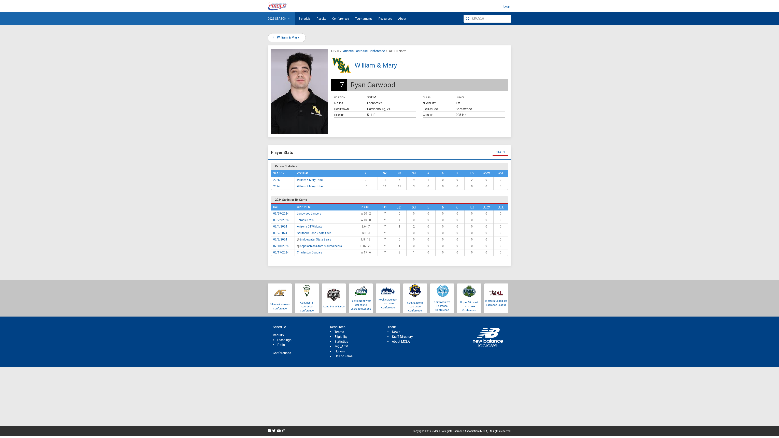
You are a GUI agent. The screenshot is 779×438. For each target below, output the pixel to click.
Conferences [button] (340, 18)
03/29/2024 (281, 213)
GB (399, 173)
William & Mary (287, 37)
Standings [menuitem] (284, 340)
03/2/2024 (280, 233)
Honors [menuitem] (340, 351)
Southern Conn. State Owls (314, 233)
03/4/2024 (280, 226)
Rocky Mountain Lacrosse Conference (388, 303)
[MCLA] (278, 6)
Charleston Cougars (309, 252)
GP (385, 173)
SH (414, 173)
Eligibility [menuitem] (341, 337)
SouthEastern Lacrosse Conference (415, 306)
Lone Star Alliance (333, 306)
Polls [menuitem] (281, 345)
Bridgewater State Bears (315, 239)
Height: (339, 115)
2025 (276, 179)
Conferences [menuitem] (282, 353)
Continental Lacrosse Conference (307, 306)
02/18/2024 (281, 246)
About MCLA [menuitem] (401, 342)
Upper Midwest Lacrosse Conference (469, 306)
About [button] (402, 18)
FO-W (486, 173)
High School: (431, 109)
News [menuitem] (396, 332)
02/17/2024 (281, 252)
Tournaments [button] (363, 18)
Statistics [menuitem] (341, 342)
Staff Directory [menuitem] (402, 337)
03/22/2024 (281, 220)
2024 (276, 186)
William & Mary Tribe (310, 179)
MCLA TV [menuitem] (341, 346)
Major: (339, 103)
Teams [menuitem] (339, 332)
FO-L (501, 173)
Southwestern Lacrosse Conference (442, 306)
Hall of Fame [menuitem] (344, 356)
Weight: (428, 115)
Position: (340, 97)
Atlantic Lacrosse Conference (364, 51)
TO (472, 173)
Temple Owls (305, 220)
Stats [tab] (500, 152)
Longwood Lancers (309, 213)
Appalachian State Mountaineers (321, 246)
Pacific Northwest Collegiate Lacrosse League (361, 304)
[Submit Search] (468, 19)
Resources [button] (385, 18)
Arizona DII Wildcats (309, 226)
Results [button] (321, 18)
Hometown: (342, 109)
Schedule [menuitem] (305, 18)
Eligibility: (429, 103)
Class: (427, 97)
